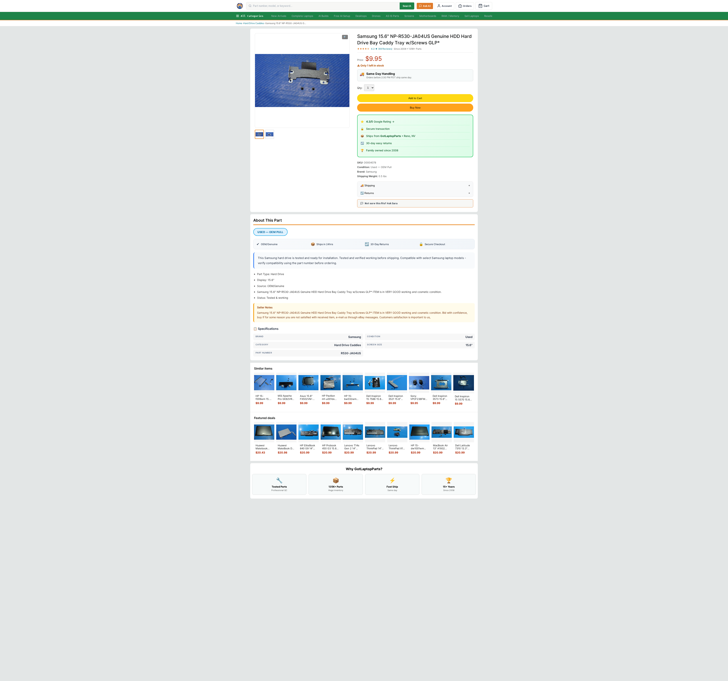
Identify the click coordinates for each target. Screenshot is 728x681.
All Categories (252, 16)
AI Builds (323, 15)
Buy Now (415, 107)
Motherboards (427, 15)
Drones (376, 15)
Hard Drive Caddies (253, 23)
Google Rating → (380, 121)
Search (407, 6)
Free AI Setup (342, 15)
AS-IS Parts (392, 15)
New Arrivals (278, 15)
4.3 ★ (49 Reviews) (381, 48)
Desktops (361, 15)
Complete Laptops (302, 15)
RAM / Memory (450, 15)
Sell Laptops (471, 15)
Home (239, 23)
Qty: (359, 87)
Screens (409, 15)
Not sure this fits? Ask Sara (381, 203)
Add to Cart (415, 98)
